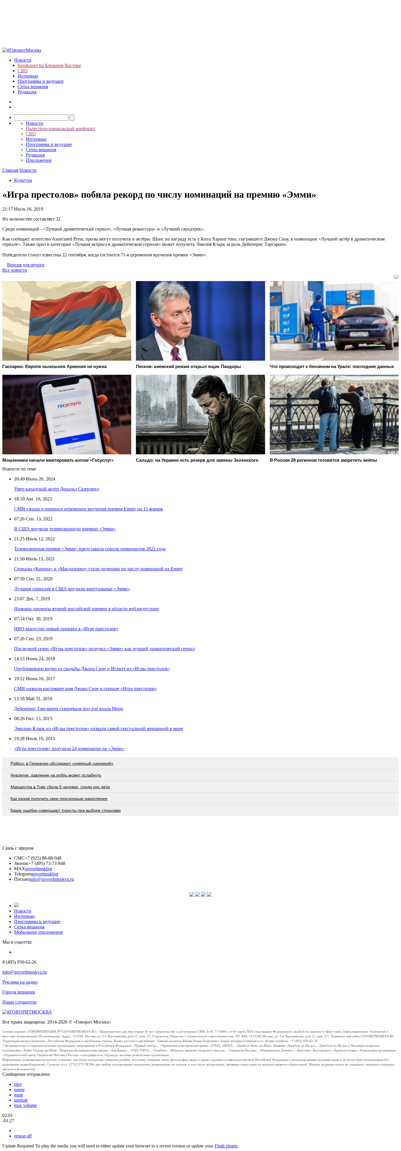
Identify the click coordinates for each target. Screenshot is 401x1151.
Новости (22, 60)
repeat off (23, 1135)
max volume (25, 1105)
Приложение (39, 160)
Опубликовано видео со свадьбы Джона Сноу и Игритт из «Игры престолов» (92, 668)
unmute (21, 1100)
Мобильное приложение (38, 932)
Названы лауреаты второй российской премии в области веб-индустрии (86, 608)
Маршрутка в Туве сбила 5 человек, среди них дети (60, 786)
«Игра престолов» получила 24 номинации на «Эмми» (69, 748)
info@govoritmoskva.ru (52, 879)
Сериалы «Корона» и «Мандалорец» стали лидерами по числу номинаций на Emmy (98, 568)
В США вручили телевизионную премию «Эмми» (65, 528)
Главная (10, 170)
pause (19, 1089)
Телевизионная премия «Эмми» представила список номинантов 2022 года (90, 548)
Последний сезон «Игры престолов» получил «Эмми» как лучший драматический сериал (104, 648)
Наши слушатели (19, 1001)
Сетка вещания (33, 86)
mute (18, 1094)
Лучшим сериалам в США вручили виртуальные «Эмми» (72, 588)
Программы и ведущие (41, 81)
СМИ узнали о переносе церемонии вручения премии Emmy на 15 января (88, 508)
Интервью (28, 75)
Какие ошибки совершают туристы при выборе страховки (66, 810)
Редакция (27, 91)
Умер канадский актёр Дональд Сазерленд (56, 488)
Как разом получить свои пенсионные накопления (59, 798)
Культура (23, 180)
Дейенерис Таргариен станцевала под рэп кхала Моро (68, 708)
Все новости (14, 270)
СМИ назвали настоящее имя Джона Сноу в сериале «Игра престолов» (85, 688)
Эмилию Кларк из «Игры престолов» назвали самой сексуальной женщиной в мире (98, 728)
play (18, 1084)
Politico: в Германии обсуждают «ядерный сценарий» (62, 763)
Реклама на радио (20, 981)
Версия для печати (25, 264)
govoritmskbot (38, 868)
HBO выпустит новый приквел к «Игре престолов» (66, 628)
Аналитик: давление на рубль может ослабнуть (56, 775)
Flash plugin (226, 1145)
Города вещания (18, 991)
